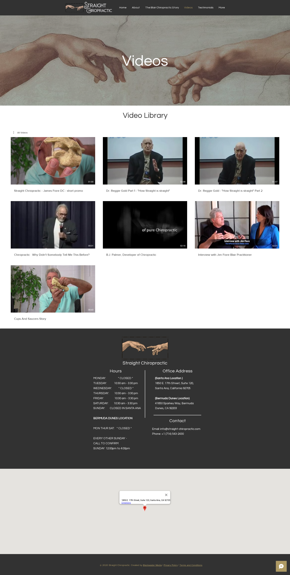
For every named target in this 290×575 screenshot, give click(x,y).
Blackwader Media (152, 565)
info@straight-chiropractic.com (180, 429)
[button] (20, 132)
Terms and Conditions (191, 565)
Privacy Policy (171, 565)
